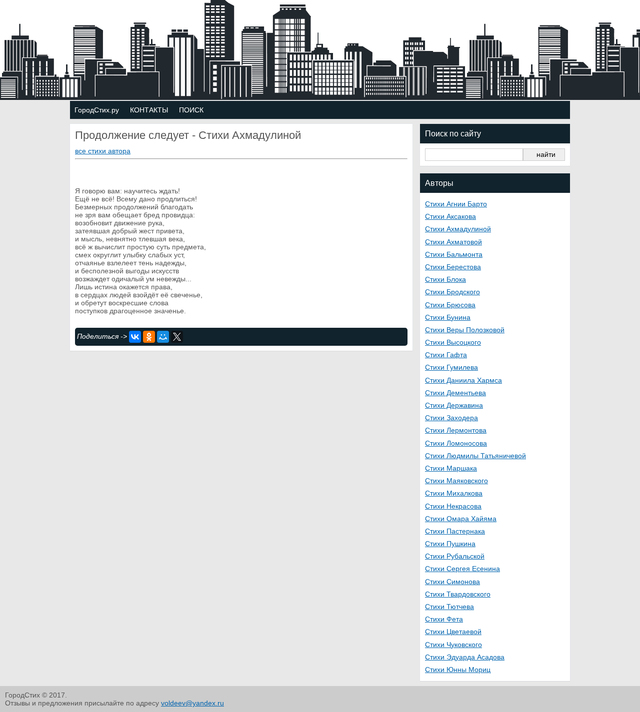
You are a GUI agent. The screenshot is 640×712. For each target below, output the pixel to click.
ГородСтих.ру (96, 110)
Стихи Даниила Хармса (463, 380)
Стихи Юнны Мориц (457, 670)
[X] (177, 337)
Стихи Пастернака (455, 531)
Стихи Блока (445, 279)
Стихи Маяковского (456, 481)
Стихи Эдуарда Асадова (464, 657)
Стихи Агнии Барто (456, 204)
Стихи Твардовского (457, 594)
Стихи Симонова (452, 582)
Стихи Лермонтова (455, 430)
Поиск (191, 110)
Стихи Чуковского (453, 645)
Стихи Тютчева (449, 607)
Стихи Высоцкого (453, 342)
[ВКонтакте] (135, 337)
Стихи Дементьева (455, 393)
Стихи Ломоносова (456, 443)
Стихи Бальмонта (453, 254)
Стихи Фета (444, 619)
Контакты (149, 110)
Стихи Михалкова (453, 493)
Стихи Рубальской (454, 556)
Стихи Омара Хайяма (460, 519)
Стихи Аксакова (450, 216)
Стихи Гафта (446, 355)
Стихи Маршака (451, 468)
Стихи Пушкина (450, 544)
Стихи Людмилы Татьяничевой (475, 456)
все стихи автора (102, 151)
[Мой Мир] (163, 337)
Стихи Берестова (453, 267)
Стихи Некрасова (453, 506)
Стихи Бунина (447, 317)
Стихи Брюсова (450, 305)
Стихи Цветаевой (453, 632)
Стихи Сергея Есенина (462, 569)
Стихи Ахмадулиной (458, 229)
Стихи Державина (454, 405)
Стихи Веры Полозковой (464, 330)
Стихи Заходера (451, 418)
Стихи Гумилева (451, 367)
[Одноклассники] (149, 337)
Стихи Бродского (452, 292)
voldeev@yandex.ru (192, 703)
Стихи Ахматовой (453, 242)
